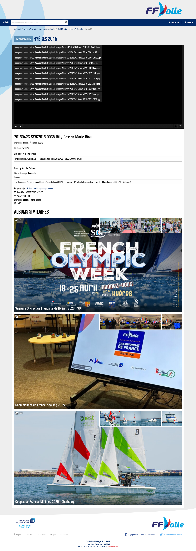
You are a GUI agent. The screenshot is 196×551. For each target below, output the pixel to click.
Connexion (174, 22)
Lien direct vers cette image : (25, 153)
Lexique (53, 534)
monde (50, 188)
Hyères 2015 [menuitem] (89, 29)
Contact (29, 534)
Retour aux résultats (23, 39)
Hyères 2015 (45, 39)
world (35, 188)
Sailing (29, 188)
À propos (17, 534)
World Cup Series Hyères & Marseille (70, 29)
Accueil (18, 29)
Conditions (41, 534)
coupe (44, 188)
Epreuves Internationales (47, 29)
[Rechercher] (66, 22)
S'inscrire (189, 22)
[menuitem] (18, 29)
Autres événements (30, 29)
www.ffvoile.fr (113, 547)
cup (39, 188)
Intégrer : (17, 177)
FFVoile (164, 9)
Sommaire (64, 534)
